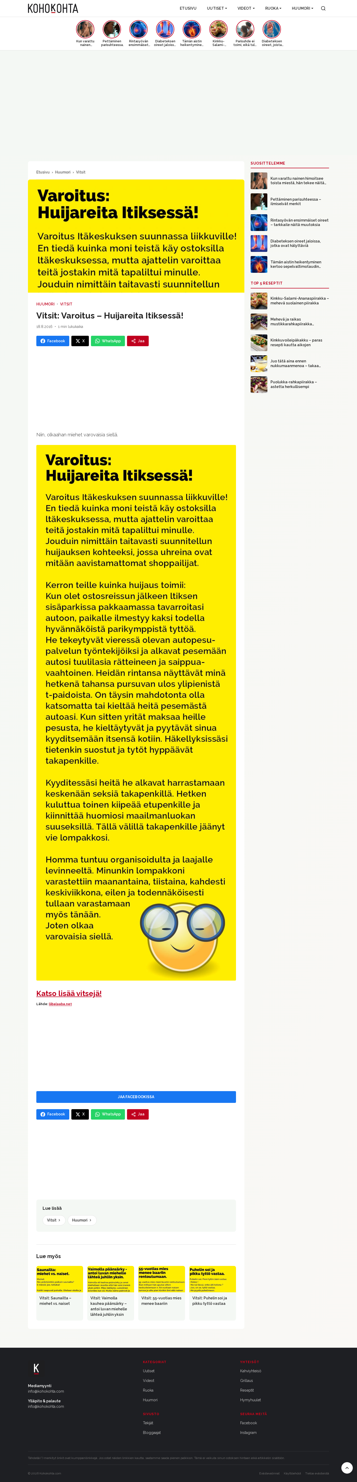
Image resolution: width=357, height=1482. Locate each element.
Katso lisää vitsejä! (69, 993)
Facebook (248, 1423)
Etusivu (188, 8)
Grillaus (246, 1381)
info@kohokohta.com (46, 1391)
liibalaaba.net (60, 1004)
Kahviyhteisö (250, 1371)
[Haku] (323, 8)
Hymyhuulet (250, 1400)
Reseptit (247, 1390)
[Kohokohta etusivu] (53, 8)
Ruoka (271, 8)
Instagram (248, 1433)
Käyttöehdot (292, 1473)
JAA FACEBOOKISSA (136, 1097)
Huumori (301, 8)
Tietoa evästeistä (317, 1473)
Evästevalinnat (269, 1473)
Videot (245, 8)
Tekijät (148, 1423)
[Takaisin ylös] (347, 1468)
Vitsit (80, 172)
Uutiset (215, 8)
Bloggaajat (152, 1433)
